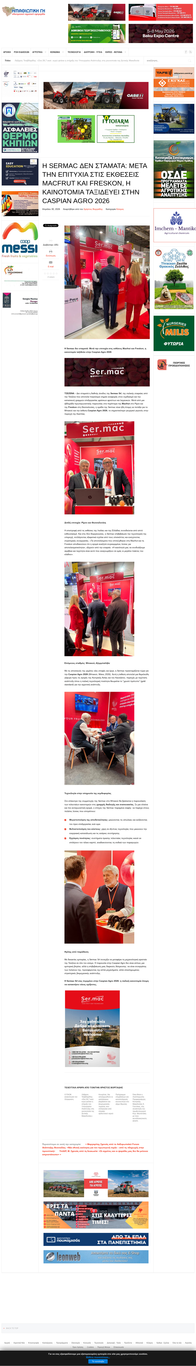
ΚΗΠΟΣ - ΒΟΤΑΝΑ (113, 52)
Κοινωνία (87, 1343)
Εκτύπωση (50, 256)
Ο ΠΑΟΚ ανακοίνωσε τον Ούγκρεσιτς (70, 1097)
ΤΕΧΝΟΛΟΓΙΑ (74, 52)
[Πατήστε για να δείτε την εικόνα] (107, 282)
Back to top (12, 1328)
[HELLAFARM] (20, 81)
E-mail (51, 266)
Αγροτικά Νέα (19, 1343)
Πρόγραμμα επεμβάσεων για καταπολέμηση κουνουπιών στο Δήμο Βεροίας (122, 1099)
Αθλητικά (139, 1343)
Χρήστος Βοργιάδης (93, 209)
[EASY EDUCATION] (20, 172)
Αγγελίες (188, 1343)
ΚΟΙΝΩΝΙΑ (55, 52)
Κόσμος (120, 209)
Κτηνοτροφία (33, 1343)
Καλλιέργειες (47, 1343)
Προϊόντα (128, 1343)
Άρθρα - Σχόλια (162, 1343)
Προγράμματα (62, 1343)
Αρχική (7, 1343)
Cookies (90, 1347)
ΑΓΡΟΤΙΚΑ (37, 52)
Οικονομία (75, 1343)
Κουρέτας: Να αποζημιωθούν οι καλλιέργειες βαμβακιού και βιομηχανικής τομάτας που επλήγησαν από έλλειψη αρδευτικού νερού (106, 1104)
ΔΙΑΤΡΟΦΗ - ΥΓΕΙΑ (93, 52)
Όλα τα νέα (177, 1343)
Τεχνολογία (98, 1343)
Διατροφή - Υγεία (114, 1343)
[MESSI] (20, 240)
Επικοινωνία (119, 1347)
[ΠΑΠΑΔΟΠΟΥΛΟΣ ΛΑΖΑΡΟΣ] (20, 128)
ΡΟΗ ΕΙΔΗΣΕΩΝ (21, 52)
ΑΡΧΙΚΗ (7, 52)
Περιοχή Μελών (103, 1347)
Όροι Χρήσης (78, 1347)
